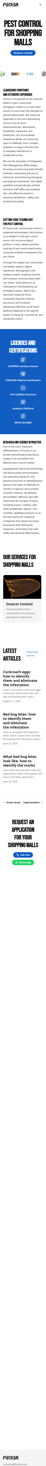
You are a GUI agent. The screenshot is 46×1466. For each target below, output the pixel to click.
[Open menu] (40, 4)
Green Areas (13, 802)
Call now (25, 854)
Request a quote (23, 52)
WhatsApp (25, 862)
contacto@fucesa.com (15, 1464)
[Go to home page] (11, 4)
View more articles (32, 653)
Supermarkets (31, 802)
